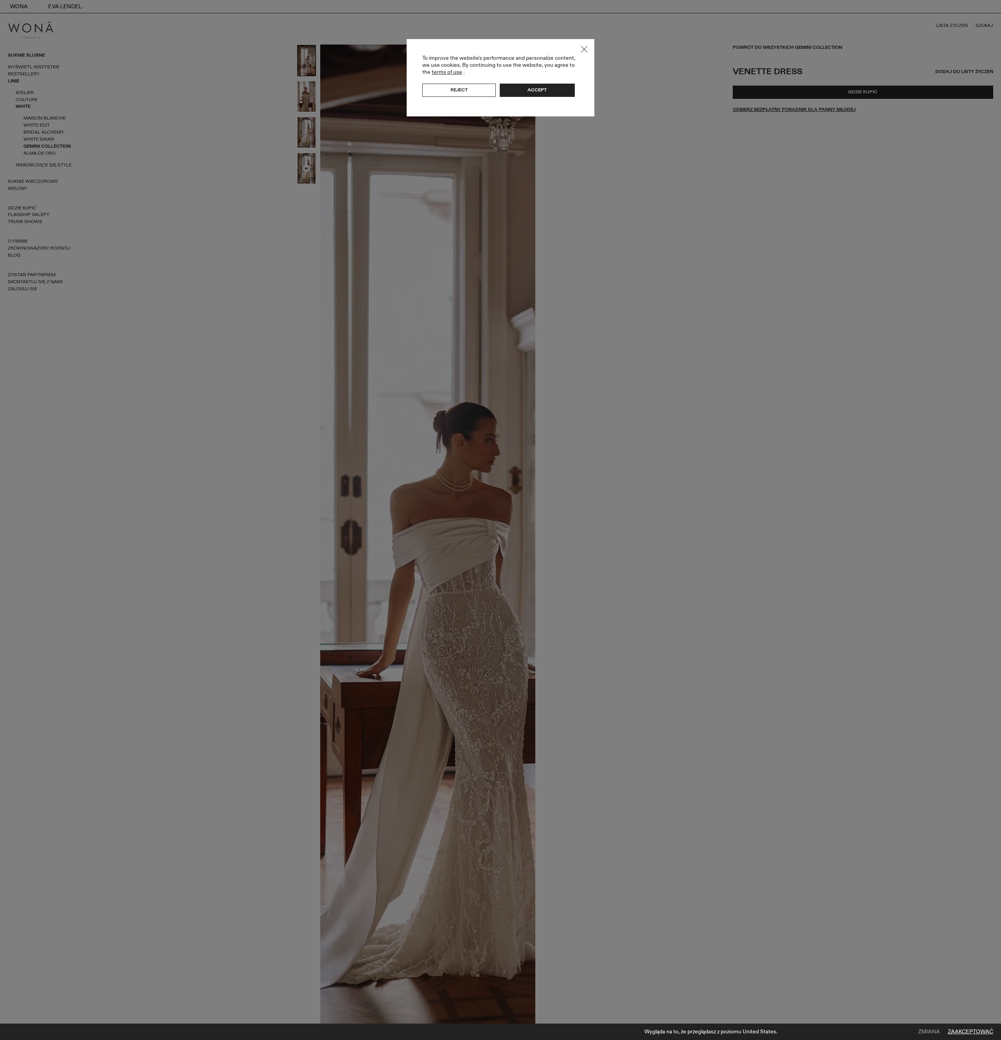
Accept (537, 90)
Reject (459, 90)
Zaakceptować (970, 1031)
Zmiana (929, 1031)
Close (584, 49)
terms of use (447, 72)
